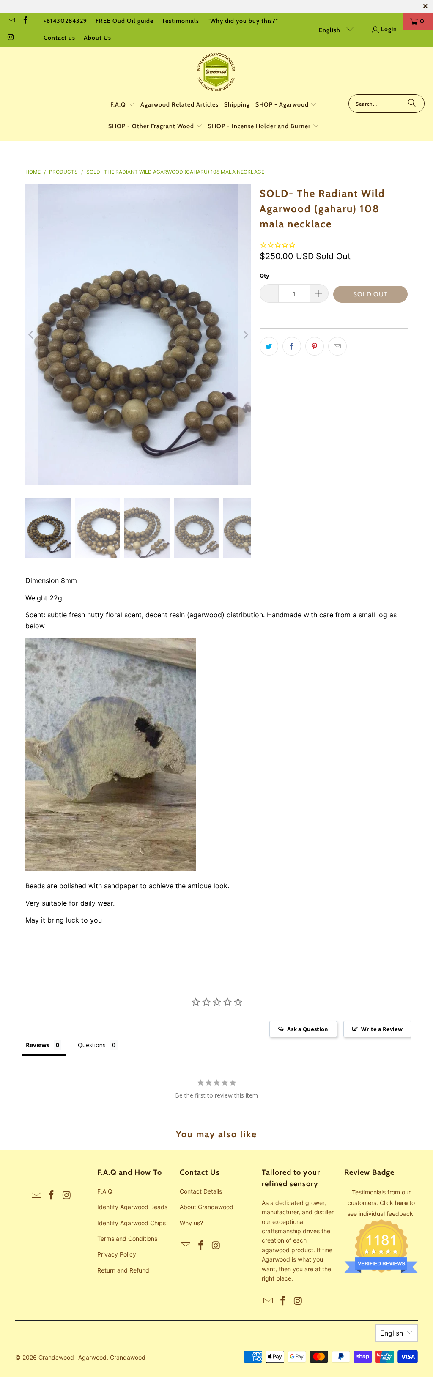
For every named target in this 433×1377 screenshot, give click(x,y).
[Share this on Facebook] (291, 346)
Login (389, 29)
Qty (264, 275)
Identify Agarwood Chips (131, 1222)
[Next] (245, 335)
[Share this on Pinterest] (314, 346)
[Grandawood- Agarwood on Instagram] (10, 38)
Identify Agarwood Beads (132, 1206)
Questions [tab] (92, 1045)
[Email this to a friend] (337, 346)
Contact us (59, 37)
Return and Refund (123, 1270)
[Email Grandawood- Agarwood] (10, 21)
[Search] (412, 103)
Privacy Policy (116, 1254)
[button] (122, 105)
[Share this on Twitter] (269, 346)
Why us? (191, 1222)
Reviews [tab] (37, 1045)
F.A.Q (104, 1191)
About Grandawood (206, 1206)
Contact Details (201, 1191)
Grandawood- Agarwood (72, 1357)
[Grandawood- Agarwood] (216, 72)
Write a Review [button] (382, 1029)
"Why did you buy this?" (243, 21)
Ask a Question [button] (307, 1029)
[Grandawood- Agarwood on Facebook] (25, 21)
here (401, 1202)
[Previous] (31, 335)
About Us (97, 37)
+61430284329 (65, 21)
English (330, 30)
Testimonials (180, 21)
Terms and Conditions (127, 1238)
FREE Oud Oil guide (124, 21)
